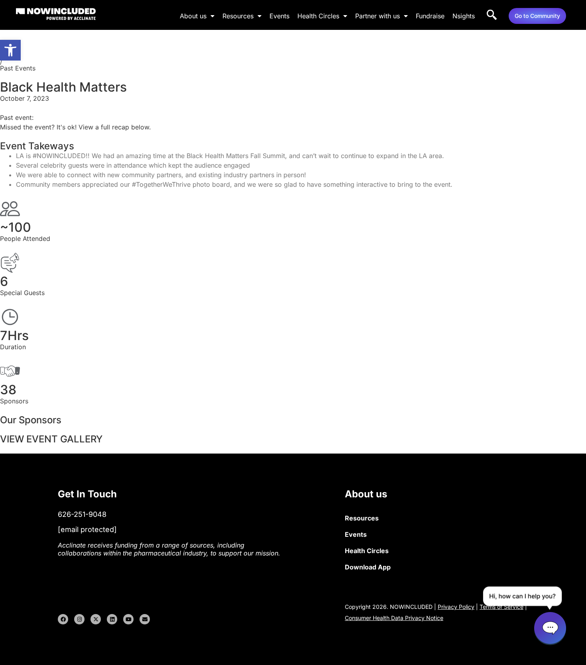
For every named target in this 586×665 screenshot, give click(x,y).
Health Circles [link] (318, 16)
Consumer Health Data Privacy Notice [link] (394, 617)
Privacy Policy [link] (456, 606)
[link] (10, 50)
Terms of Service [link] (501, 606)
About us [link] (193, 16)
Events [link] (279, 16)
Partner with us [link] (377, 16)
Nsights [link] (463, 16)
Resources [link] (238, 16)
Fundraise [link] (430, 16)
